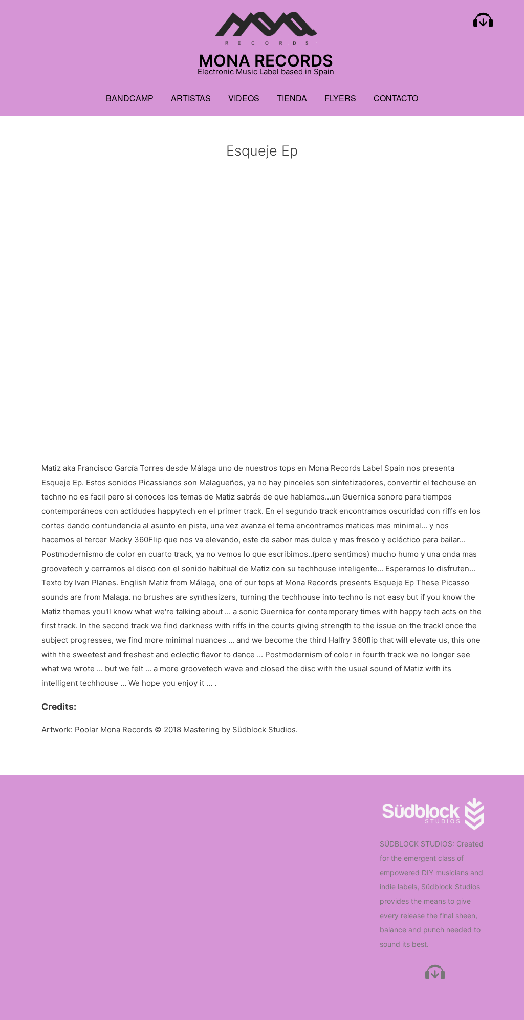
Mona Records (266, 61)
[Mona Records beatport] (483, 22)
